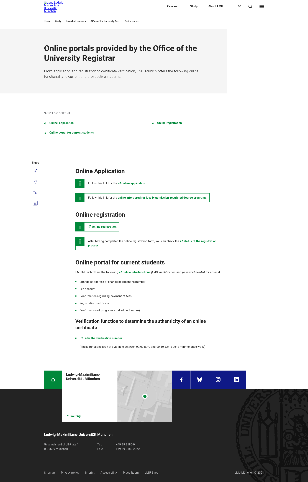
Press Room (131, 472)
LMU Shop (151, 472)
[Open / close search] (250, 6)
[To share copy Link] (35, 171)
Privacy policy (70, 472)
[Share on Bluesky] (35, 192)
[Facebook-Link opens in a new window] (181, 380)
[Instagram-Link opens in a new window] (218, 380)
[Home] (53, 380)
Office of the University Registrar (107, 21)
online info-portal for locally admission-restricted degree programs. (162, 197)
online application (133, 183)
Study (58, 21)
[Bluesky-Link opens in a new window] (200, 380)
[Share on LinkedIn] (35, 203)
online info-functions (136, 272)
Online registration (169, 123)
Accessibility (109, 472)
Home (47, 21)
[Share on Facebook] (35, 182)
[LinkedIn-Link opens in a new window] (236, 380)
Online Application (61, 123)
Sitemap (49, 472)
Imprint (89, 472)
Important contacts (76, 21)
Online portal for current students (71, 132)
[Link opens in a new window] (117, 396)
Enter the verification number (102, 338)
